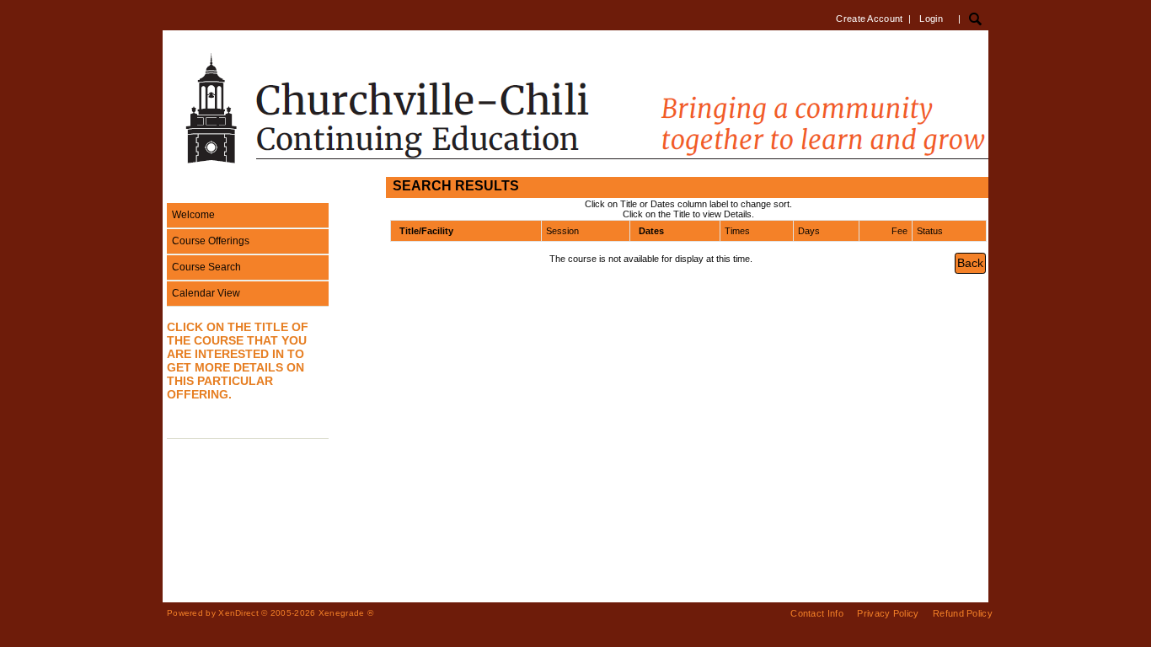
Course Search (206, 267)
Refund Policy (963, 613)
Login (931, 18)
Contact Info (816, 613)
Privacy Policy (887, 613)
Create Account (869, 18)
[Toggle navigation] (179, 187)
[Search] (975, 18)
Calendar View (206, 293)
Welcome (193, 215)
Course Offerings (210, 241)
